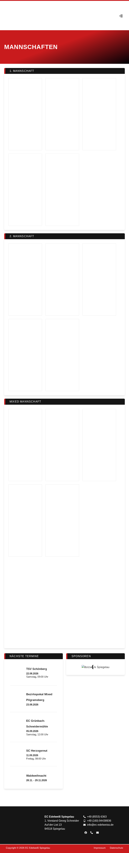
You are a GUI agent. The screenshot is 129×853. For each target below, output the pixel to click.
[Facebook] (85, 832)
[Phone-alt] (91, 832)
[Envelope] (97, 832)
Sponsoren (81, 656)
